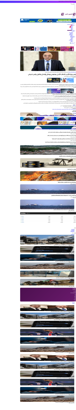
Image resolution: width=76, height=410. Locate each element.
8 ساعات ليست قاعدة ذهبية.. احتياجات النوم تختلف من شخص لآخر (64, 261)
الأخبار (72, 72)
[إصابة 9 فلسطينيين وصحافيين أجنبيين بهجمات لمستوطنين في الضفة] (47, 285)
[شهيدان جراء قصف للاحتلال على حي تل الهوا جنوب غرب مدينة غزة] (47, 268)
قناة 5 (71, 29)
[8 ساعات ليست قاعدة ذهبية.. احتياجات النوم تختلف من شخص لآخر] (47, 260)
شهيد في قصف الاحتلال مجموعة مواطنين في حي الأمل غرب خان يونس (64, 319)
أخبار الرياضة (70, 32)
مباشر (72, 25)
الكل (71, 31)
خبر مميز (74, 105)
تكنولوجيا (71, 39)
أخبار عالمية (70, 72)
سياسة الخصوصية (69, 24)
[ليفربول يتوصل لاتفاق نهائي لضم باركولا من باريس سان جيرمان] (47, 335)
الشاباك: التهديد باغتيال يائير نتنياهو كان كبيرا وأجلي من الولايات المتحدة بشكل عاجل (58, 115)
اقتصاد (71, 38)
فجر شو (70, 30)
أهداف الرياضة (72, 36)
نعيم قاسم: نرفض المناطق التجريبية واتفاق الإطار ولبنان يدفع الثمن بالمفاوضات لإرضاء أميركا (55, 128)
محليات (71, 35)
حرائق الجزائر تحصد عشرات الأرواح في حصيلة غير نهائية (67, 182)
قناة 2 (71, 27)
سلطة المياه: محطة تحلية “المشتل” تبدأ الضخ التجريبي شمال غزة (65, 277)
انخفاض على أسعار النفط (71, 169)
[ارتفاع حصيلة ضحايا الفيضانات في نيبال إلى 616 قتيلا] (48, 154)
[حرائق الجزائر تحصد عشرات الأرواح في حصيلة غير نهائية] (48, 180)
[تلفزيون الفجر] (64, 15)
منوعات (71, 41)
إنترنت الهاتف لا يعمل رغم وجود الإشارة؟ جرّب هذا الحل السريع (65, 253)
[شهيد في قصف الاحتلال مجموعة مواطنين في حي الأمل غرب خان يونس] (47, 368)
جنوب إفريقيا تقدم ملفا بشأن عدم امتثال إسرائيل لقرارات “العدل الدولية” (60, 124)
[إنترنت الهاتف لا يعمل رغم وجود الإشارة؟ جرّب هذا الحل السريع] (47, 252)
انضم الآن (74, 2)
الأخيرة (73, 303)
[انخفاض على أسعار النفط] (48, 167)
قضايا (71, 40)
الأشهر (73, 302)
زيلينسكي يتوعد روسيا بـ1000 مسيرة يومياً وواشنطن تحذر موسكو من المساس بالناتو (57, 119)
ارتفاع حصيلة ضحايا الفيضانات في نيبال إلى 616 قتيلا (67, 156)
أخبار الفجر (71, 33)
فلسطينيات (70, 34)
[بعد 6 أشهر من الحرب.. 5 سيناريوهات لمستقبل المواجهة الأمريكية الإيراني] (48, 193)
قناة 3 (71, 28)
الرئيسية (73, 23)
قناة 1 (71, 26)
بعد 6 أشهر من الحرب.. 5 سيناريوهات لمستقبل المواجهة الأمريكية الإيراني (63, 195)
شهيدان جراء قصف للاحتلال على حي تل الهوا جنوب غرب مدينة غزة (65, 269)
